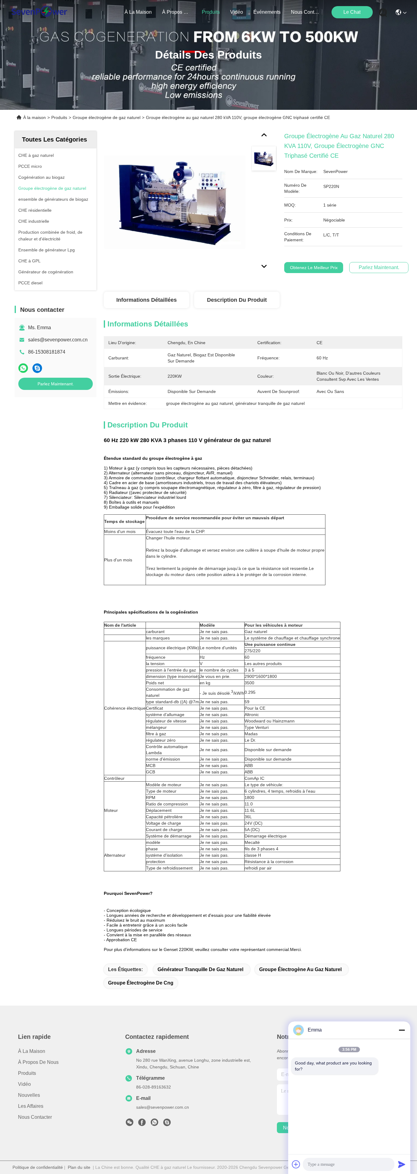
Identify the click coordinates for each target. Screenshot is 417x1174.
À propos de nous (176, 12)
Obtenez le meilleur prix (314, 267)
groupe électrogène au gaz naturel (300, 969)
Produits (59, 117)
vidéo (236, 12)
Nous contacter (35, 1117)
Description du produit (237, 300)
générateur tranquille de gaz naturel (200, 969)
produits (211, 12)
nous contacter (305, 12)
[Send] (402, 1164)
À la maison (138, 12)
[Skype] (37, 368)
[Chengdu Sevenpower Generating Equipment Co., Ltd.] (39, 12)
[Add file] (296, 1164)
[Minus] (401, 1030)
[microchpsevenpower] (167, 1124)
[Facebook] (142, 1124)
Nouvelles (29, 1095)
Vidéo (24, 1084)
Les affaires (30, 1106)
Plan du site (79, 1167)
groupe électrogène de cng (140, 982)
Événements (267, 12)
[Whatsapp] (23, 368)
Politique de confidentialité (38, 1167)
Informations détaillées (146, 300)
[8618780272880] (154, 1124)
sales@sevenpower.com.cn (58, 339)
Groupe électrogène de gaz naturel (106, 117)
